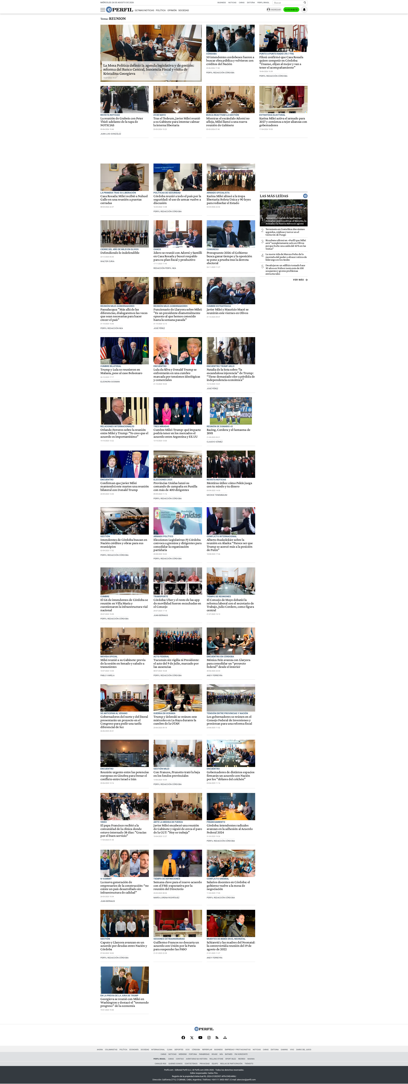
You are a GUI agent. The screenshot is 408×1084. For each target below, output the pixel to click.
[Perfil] (204, 1030)
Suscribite (291, 9)
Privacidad (205, 1064)
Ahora (100, 1050)
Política (161, 10)
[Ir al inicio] (119, 10)
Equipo (215, 1064)
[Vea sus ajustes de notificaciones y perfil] (304, 9)
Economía (133, 1050)
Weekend (183, 1054)
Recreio (241, 1059)
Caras (241, 3)
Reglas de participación (231, 1064)
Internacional (158, 1050)
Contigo (180, 1059)
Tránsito (249, 1064)
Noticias (232, 3)
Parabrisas (204, 1054)
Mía (221, 1054)
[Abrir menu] (102, 9)
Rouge (214, 1054)
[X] (191, 1038)
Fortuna (193, 1054)
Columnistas (111, 1050)
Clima (169, 1050)
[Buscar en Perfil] (305, 2)
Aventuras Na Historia (196, 1059)
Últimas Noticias (144, 10)
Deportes (179, 1050)
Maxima (251, 1059)
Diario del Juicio (303, 1050)
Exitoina (275, 1050)
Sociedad (183, 10)
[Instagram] (209, 1038)
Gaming (284, 1050)
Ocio (188, 1050)
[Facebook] (183, 1038)
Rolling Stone (216, 1059)
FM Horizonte (241, 1054)
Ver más (298, 279)
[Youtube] (200, 1038)
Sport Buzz (230, 1059)
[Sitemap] (225, 1038)
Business (222, 3)
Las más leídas (274, 196)
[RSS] (217, 1038)
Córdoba (196, 1050)
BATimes (228, 1054)
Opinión (172, 10)
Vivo (292, 1050)
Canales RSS (160, 1064)
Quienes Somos (175, 1064)
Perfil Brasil (263, 3)
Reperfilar (207, 1050)
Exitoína (251, 3)
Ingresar (276, 9)
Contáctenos (191, 1064)
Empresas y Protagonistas (238, 1050)
